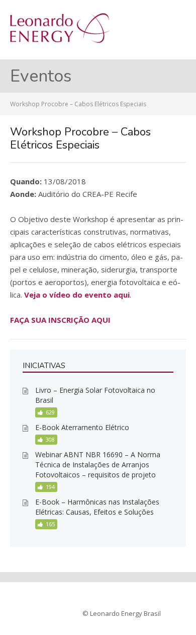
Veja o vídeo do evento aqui (77, 295)
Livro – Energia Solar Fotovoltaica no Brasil (95, 395)
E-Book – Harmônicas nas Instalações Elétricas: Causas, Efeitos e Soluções (97, 507)
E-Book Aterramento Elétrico (82, 427)
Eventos (40, 76)
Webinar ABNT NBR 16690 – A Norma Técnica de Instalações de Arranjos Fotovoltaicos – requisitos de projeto (97, 464)
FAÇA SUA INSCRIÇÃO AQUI (60, 320)
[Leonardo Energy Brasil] (60, 40)
